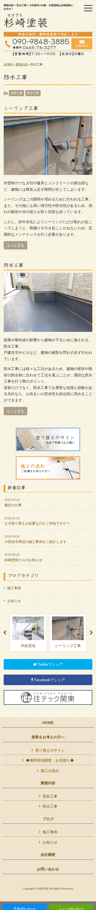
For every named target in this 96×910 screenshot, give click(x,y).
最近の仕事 (13, 502)
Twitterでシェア (50, 664)
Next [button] (91, 632)
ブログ (48, 819)
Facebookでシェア (49, 680)
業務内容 (22, 64)
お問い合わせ (48, 869)
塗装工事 (16, 93)
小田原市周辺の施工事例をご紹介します (35, 539)
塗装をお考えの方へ (48, 737)
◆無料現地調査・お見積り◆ (50, 760)
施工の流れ (50, 771)
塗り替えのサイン (50, 750)
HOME (8, 64)
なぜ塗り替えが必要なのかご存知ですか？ (37, 521)
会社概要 (48, 855)
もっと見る (15, 245)
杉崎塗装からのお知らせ (23, 557)
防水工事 (33, 93)
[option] (28, 633)
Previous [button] (4, 632)
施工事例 (14, 588)
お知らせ (14, 601)
